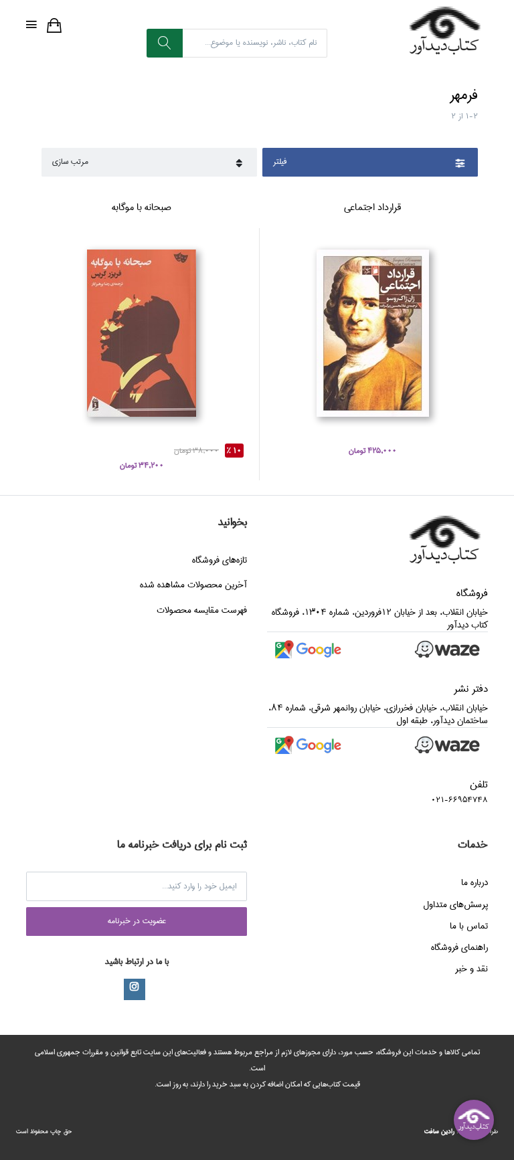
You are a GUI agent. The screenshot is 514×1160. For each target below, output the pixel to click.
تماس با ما (469, 926)
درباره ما (474, 882)
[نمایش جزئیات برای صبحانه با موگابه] (141, 333)
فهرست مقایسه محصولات (202, 610)
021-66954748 (459, 799)
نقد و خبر (471, 969)
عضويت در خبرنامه (137, 921)
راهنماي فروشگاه (459, 947)
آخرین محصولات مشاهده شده (193, 585)
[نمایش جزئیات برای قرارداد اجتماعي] (372, 333)
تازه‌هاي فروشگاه (219, 560)
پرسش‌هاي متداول (455, 904)
